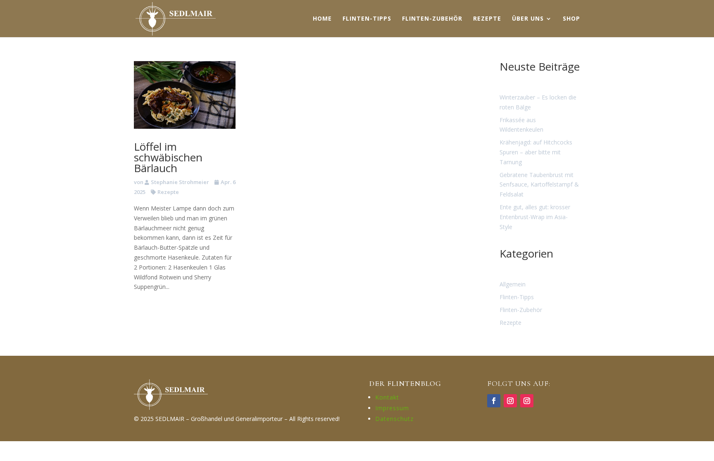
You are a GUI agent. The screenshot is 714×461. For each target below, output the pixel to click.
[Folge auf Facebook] (493, 400)
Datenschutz (394, 419)
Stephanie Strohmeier (180, 182)
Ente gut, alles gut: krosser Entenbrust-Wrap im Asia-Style (535, 217)
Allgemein (513, 284)
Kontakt (387, 397)
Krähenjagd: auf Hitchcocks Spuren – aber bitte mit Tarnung (536, 152)
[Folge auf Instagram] (510, 400)
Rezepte (168, 192)
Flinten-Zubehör (521, 310)
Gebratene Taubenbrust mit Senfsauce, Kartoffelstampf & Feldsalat (539, 185)
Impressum (392, 408)
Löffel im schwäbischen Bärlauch (168, 157)
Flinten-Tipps (517, 297)
